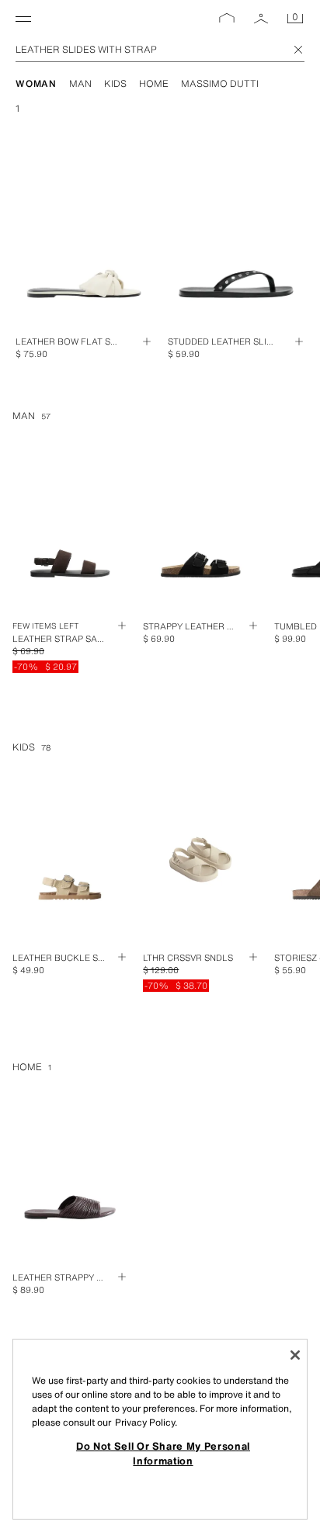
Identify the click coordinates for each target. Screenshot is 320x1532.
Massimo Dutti (220, 83)
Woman (36, 83)
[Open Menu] (23, 18)
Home (154, 83)
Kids (115, 83)
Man (80, 83)
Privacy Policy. (146, 1422)
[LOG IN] (261, 18)
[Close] (295, 1355)
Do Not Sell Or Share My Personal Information (163, 1453)
